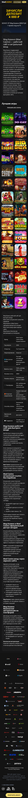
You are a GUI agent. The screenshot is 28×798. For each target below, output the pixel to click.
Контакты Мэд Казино (14, 769)
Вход (24, 2)
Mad (7, 2)
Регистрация (17, 2)
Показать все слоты (14, 107)
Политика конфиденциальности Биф (14, 767)
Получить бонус (14, 795)
